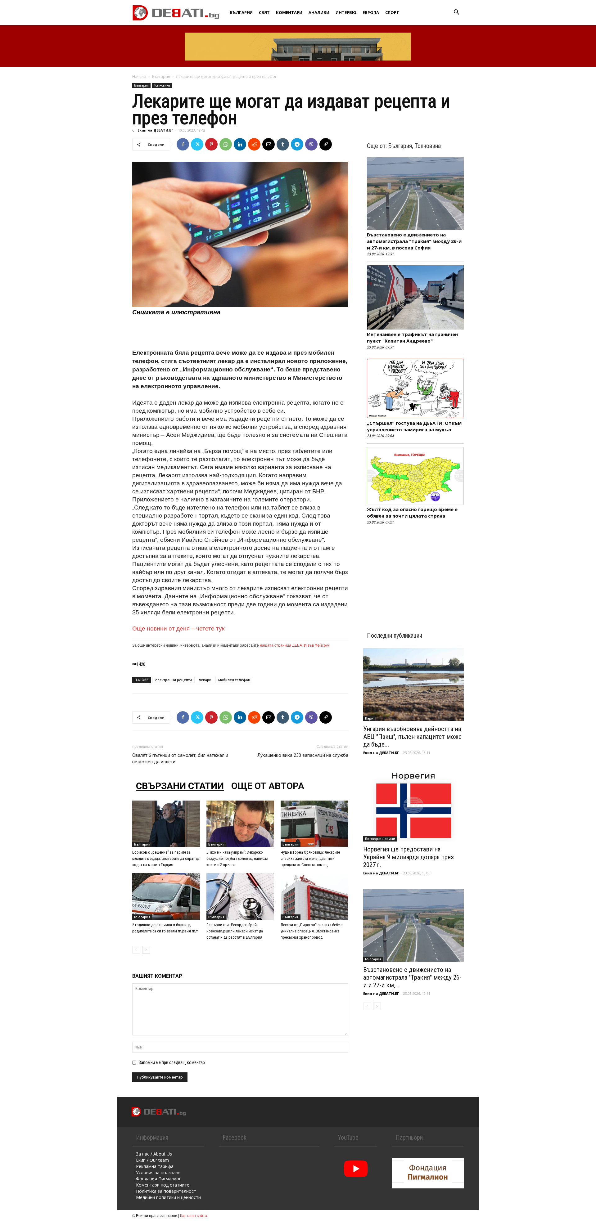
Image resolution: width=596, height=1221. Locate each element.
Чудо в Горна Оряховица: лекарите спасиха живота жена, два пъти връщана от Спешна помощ (310, 858)
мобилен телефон (234, 679)
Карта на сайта (193, 1215)
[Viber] (311, 144)
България (241, 12)
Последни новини (380, 839)
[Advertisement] (240, 332)
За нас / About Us (154, 1154)
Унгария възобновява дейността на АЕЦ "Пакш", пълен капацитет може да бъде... (412, 736)
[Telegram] (297, 144)
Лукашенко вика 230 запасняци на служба (302, 755)
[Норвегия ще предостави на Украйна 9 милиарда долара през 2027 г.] (413, 805)
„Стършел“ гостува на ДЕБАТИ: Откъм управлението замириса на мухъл (414, 426)
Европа (371, 12)
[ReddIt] (254, 144)
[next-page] (146, 950)
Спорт (392, 12)
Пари (369, 718)
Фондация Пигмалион (159, 1179)
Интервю (346, 12)
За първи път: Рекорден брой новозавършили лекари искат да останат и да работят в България (234, 931)
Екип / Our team (152, 1160)
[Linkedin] (240, 144)
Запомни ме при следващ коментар (172, 1062)
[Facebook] (183, 144)
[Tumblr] (283, 144)
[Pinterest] (211, 144)
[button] (456, 13)
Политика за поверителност (166, 1191)
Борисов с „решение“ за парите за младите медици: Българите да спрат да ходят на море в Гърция (166, 858)
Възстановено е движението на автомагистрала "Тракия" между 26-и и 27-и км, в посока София (414, 241)
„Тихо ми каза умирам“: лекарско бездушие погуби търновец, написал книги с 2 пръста (237, 858)
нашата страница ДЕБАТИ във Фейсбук (294, 645)
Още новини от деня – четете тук (178, 628)
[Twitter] (197, 144)
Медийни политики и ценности (168, 1197)
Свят (264, 12)
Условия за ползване (158, 1172)
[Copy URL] (325, 144)
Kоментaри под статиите (162, 1185)
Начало (139, 76)
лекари (205, 679)
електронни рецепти (173, 679)
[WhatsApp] (225, 144)
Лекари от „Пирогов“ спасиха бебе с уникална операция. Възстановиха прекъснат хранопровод (311, 931)
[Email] (268, 144)
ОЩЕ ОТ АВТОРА (267, 785)
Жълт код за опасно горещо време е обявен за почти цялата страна (412, 512)
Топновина (162, 85)
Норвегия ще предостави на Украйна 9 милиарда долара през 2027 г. (408, 857)
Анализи (319, 12)
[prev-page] (136, 950)
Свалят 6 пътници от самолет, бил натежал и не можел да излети (180, 758)
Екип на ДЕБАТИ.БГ (155, 130)
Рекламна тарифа (155, 1166)
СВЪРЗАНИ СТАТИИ (180, 785)
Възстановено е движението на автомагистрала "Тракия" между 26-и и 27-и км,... (412, 977)
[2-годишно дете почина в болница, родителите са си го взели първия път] (166, 896)
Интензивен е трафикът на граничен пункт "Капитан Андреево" (412, 337)
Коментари (289, 12)
